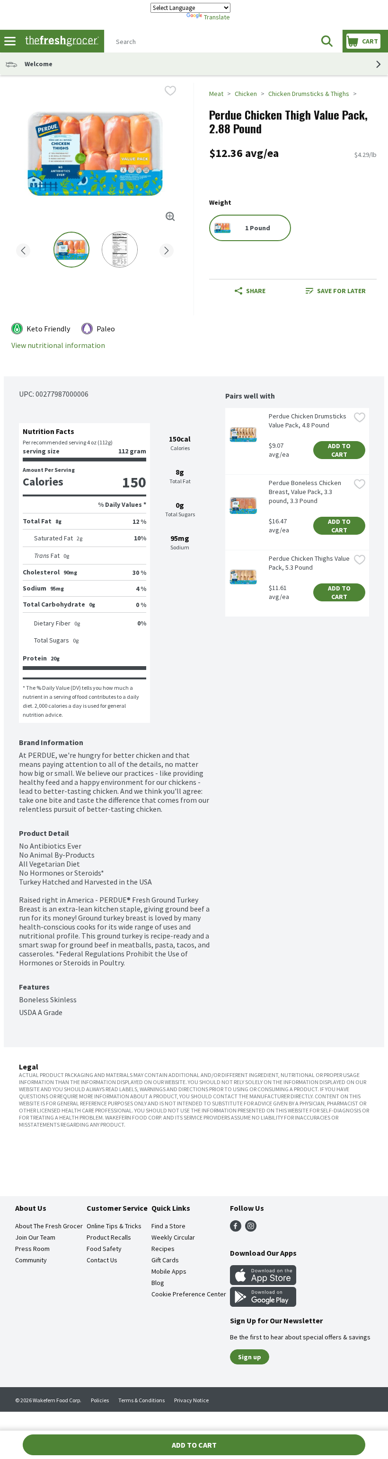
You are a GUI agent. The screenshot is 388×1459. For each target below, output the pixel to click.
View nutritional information (58, 345)
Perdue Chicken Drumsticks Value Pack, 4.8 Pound (308, 420)
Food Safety (104, 1248)
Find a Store (168, 1226)
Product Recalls (109, 1237)
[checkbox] (170, 90)
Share (255, 291)
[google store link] (263, 1304)
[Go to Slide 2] (119, 249)
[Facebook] (235, 1228)
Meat (216, 93)
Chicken (246, 93)
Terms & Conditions (141, 1400)
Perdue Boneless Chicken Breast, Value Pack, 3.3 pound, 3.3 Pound (306, 491)
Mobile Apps (168, 1271)
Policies (100, 1400)
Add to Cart (340, 450)
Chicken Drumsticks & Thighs (308, 93)
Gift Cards (165, 1260)
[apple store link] (263, 1282)
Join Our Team (35, 1237)
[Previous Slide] (23, 249)
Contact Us (102, 1260)
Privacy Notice (191, 1400)
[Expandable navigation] (10, 41)
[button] (327, 41)
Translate (217, 17)
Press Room (32, 1248)
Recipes (163, 1248)
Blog (157, 1282)
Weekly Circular (173, 1237)
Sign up (249, 1357)
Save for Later (341, 291)
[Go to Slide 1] (71, 249)
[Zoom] (170, 216)
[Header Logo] (60, 41)
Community (31, 1260)
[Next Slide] (166, 249)
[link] (336, 290)
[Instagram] (250, 1228)
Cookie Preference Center (188, 1294)
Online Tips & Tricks (114, 1226)
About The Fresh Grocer (49, 1226)
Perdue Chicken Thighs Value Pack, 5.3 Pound (309, 563)
